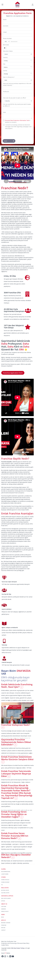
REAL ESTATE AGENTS (6, 898)
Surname (5, 26)
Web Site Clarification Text (8, 941)
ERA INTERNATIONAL (5, 871)
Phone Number (7, 38)
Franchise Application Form (13, 373)
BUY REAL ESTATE (5, 890)
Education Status (8, 51)
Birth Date (6, 45)
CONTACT (3, 930)
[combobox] (17, 60)
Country (5, 57)
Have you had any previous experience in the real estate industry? (17, 84)
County (5, 70)
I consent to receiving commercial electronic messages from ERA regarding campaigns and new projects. (18, 126)
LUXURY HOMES (4, 874)
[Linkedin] (10, 956)
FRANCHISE (3, 925)
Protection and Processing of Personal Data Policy (15, 943)
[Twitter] (7, 956)
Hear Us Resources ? (9, 77)
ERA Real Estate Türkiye (18, 948)
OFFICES (3, 900)
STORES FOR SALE (5, 879)
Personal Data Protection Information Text (17, 120)
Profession (6, 91)
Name (4, 19)
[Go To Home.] (17, 4)
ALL (2, 884)
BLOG (2, 917)
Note (4, 112)
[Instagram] (5, 956)
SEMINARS (3, 909)
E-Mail (5, 32)
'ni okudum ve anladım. (17, 121)
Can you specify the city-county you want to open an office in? (17, 105)
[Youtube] (12, 956)
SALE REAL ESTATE (5, 892)
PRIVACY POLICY (4, 911)
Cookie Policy (5, 945)
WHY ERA (3, 927)
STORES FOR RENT (5, 882)
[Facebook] (2, 956)
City (4, 64)
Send (5, 141)
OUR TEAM (3, 906)
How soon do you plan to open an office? (14, 98)
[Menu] (2, 4)
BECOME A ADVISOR (5, 922)
